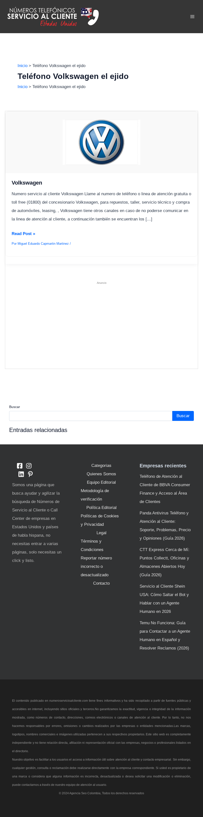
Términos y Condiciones (92, 545)
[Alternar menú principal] (192, 16)
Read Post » (23, 233)
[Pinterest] (30, 474)
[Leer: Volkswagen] (101, 142)
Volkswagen (27, 183)
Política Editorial (101, 507)
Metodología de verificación (95, 495)
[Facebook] (20, 466)
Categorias (101, 465)
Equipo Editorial (101, 482)
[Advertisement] (101, 323)
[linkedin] (21, 474)
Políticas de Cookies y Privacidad (100, 520)
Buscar (14, 407)
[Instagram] (29, 466)
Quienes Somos (101, 474)
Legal (101, 532)
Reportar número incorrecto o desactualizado (96, 566)
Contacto (101, 583)
